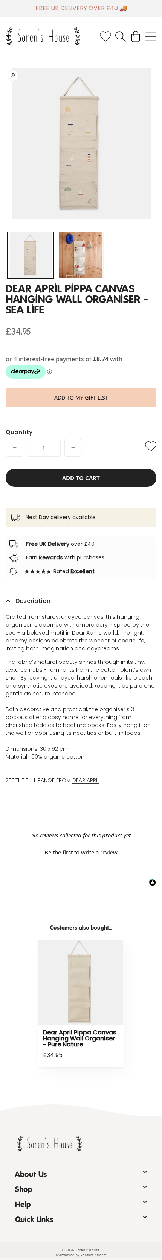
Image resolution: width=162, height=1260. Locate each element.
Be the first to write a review (81, 852)
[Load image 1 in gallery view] (31, 255)
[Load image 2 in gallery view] (81, 255)
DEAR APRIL (85, 780)
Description (32, 601)
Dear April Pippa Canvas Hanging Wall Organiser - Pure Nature (79, 1038)
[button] (120, 36)
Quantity (19, 432)
